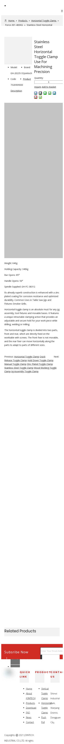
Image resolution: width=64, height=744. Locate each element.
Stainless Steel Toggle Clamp (18, 367)
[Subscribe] (41, 658)
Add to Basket (49, 86)
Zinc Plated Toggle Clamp (40, 364)
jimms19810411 (21, 659)
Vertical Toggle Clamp (45, 693)
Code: (13, 78)
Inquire (37, 86)
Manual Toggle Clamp (15, 364)
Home (29, 688)
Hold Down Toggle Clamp (40, 360)
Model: (14, 67)
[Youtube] (57, 739)
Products (30, 703)
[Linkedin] (50, 735)
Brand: (27, 67)
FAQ (28, 712)
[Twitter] (57, 735)
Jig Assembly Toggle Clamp (25, 371)
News (28, 717)
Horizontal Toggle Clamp (26, 356)
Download (31, 707)
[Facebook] (43, 735)
